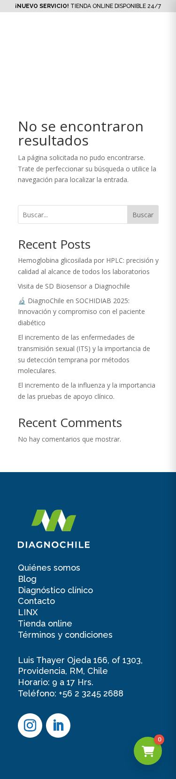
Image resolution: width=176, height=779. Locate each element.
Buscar (142, 214)
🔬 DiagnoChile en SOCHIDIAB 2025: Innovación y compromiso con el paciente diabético (81, 312)
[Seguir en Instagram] (30, 725)
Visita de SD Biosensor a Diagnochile (74, 286)
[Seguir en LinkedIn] (58, 725)
